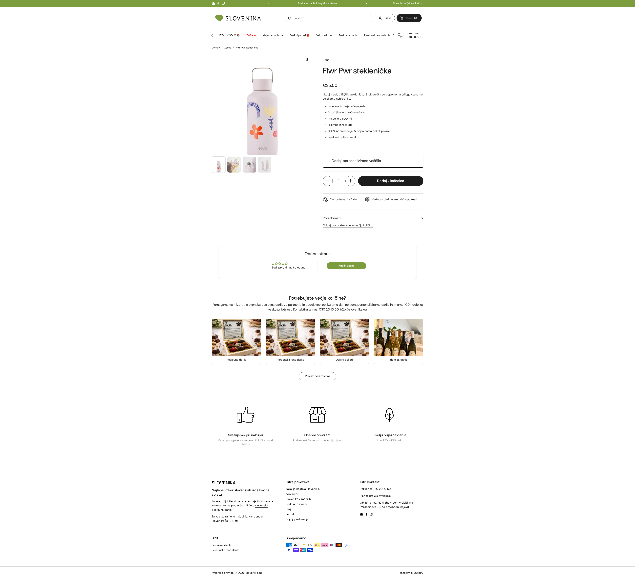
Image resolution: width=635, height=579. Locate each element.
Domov (216, 47)
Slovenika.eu (254, 573)
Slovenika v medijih (298, 499)
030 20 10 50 (382, 489)
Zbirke (227, 47)
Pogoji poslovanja (297, 519)
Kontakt (291, 514)
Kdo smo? (292, 494)
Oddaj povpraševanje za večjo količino (348, 225)
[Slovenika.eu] (238, 18)
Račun (387, 18)
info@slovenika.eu (380, 496)
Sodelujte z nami (297, 504)
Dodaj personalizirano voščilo (356, 160)
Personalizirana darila (225, 550)
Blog (288, 509)
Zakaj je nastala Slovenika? (303, 489)
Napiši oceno (347, 265)
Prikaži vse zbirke (317, 376)
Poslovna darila (221, 545)
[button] (328, 181)
